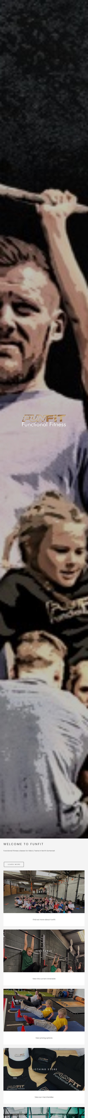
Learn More (14, 864)
